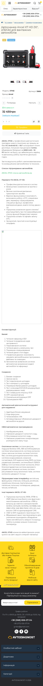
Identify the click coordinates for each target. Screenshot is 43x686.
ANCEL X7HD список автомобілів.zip (17, 173)
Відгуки (35, 9)
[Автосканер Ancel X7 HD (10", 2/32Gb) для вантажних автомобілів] (21, 58)
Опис (5, 9)
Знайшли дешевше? (10, 115)
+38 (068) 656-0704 (30, 13)
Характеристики (20, 9)
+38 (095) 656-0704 (30, 16)
